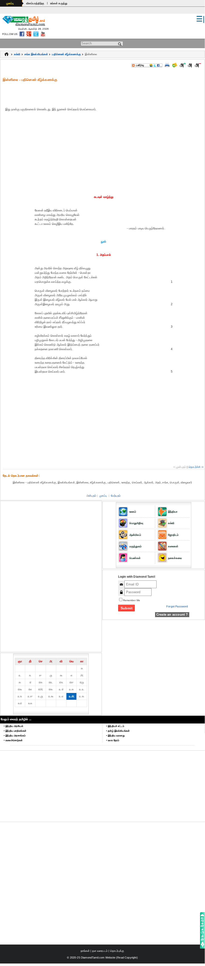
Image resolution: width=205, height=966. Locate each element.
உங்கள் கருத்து (58, 3)
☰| (200, 19)
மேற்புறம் (116, 495)
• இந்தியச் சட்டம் (115, 726)
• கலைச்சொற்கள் (13, 740)
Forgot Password (177, 606)
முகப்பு (10, 3)
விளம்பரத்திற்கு (35, 3)
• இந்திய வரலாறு (115, 735)
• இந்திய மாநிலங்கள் (15, 730)
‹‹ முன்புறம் (179, 466)
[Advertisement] (103, 93)
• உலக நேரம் (112, 740)
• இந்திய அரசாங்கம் (14, 735)
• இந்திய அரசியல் (13, 726)
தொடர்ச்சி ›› (196, 466)
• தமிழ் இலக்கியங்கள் (118, 730)
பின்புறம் (91, 495)
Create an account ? (172, 614)
